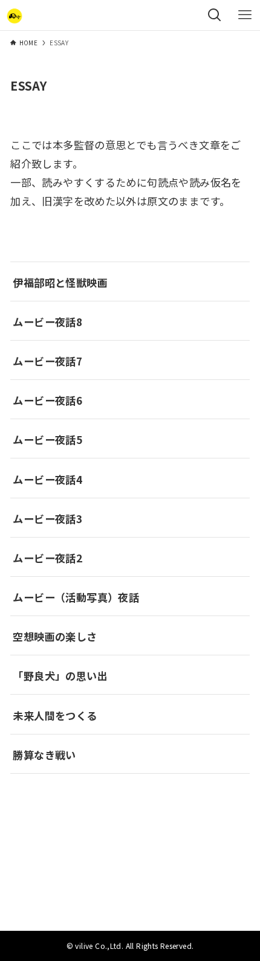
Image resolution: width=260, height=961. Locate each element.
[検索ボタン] (215, 15)
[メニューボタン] (245, 15)
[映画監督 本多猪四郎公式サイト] (14, 15)
